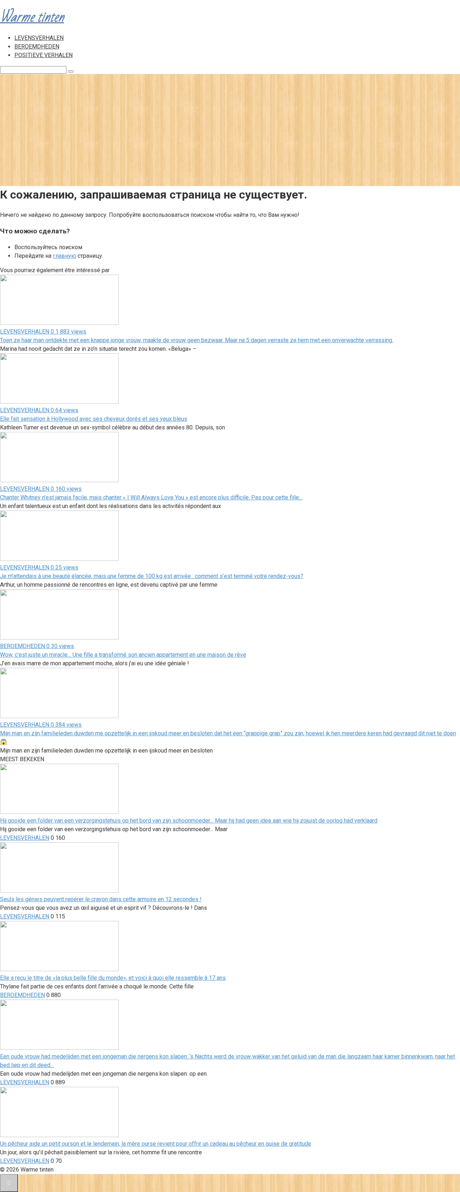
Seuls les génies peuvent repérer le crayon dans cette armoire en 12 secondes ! (101, 899)
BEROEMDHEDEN (36, 46)
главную (64, 255)
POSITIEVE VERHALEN (43, 55)
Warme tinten (32, 17)
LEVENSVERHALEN (39, 37)
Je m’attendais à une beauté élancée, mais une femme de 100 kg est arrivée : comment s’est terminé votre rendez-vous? (151, 576)
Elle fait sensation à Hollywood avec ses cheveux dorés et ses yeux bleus (93, 418)
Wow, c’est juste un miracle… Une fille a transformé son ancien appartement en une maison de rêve (123, 654)
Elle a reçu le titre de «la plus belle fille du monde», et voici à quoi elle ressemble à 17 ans (113, 977)
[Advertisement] (230, 128)
